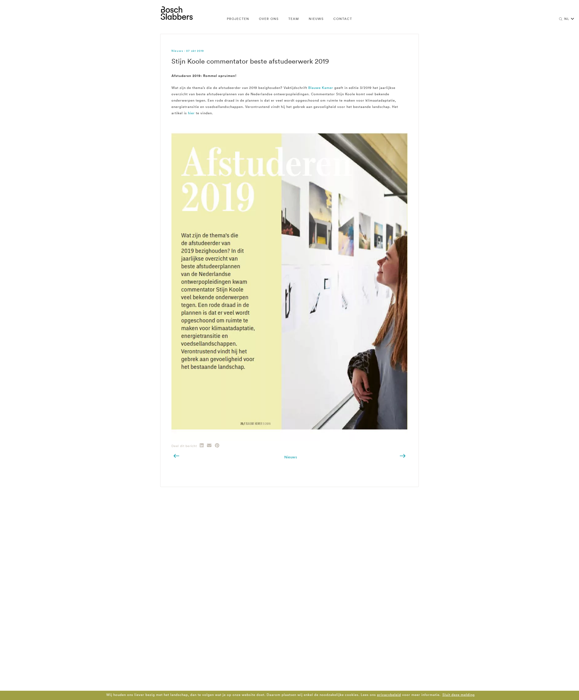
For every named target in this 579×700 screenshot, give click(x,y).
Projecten (238, 19)
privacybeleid (389, 695)
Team (293, 19)
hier (191, 113)
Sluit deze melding (458, 695)
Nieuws (316, 19)
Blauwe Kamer (320, 88)
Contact (342, 19)
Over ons (269, 19)
